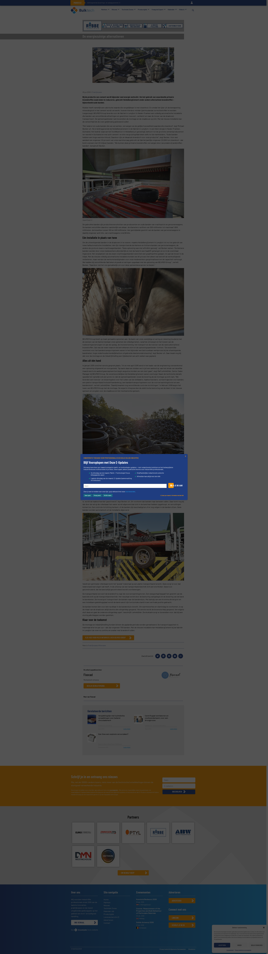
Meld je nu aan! (172, 485)
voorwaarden (130, 491)
